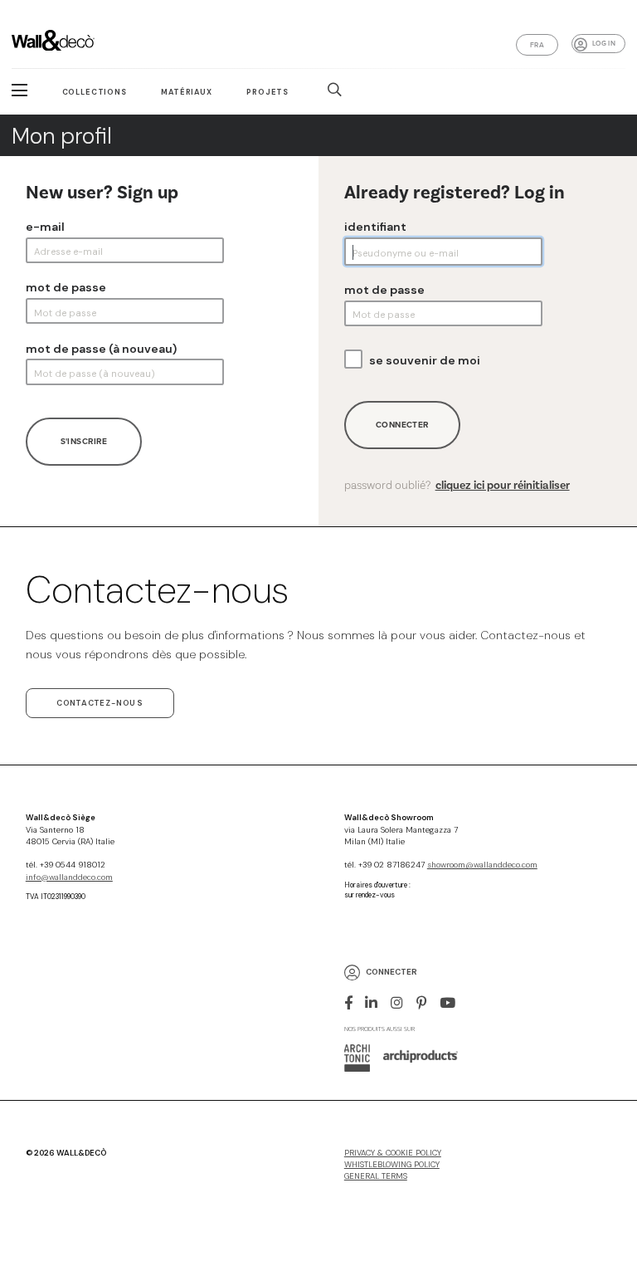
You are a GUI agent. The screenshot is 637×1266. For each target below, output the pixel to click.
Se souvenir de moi (424, 360)
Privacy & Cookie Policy (392, 1153)
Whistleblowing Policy (392, 1165)
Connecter (402, 424)
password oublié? (457, 485)
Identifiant (375, 226)
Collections (94, 92)
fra (537, 45)
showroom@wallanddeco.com (482, 865)
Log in (603, 43)
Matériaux (186, 92)
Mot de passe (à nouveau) (101, 348)
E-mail (45, 226)
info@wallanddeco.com (69, 877)
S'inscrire (84, 441)
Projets (267, 92)
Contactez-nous (99, 703)
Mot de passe (66, 287)
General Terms (375, 1176)
